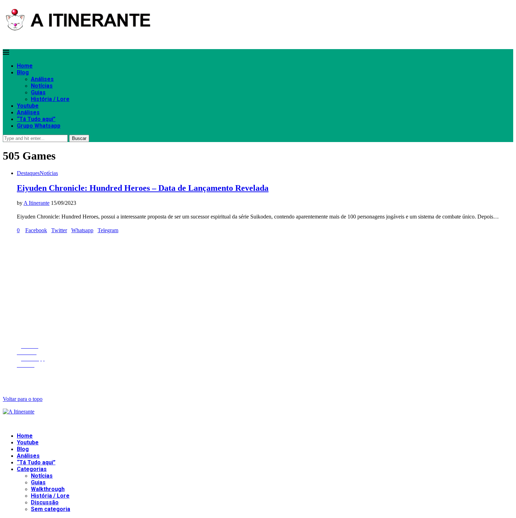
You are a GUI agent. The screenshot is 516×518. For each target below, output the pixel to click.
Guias (38, 92)
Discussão (45, 502)
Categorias (32, 469)
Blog (23, 72)
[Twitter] (6, 40)
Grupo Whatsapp (38, 125)
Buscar (79, 138)
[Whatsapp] (15, 40)
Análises (42, 79)
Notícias (42, 85)
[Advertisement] (213, 288)
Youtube (28, 105)
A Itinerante (36, 203)
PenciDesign (148, 379)
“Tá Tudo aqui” (36, 119)
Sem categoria (50, 509)
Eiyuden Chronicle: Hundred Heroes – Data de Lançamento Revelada (143, 188)
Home (25, 65)
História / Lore (50, 99)
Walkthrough (48, 489)
